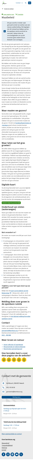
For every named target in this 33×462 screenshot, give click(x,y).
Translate (20, 14)
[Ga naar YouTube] (17, 454)
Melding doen (16, 397)
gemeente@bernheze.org (10, 331)
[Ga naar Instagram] (8, 454)
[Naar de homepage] (4, 3)
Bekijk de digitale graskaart (11, 203)
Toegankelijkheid (7, 445)
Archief (4, 450)
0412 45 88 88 (10, 387)
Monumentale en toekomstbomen (14, 347)
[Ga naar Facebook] (3, 454)
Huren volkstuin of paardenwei (13, 345)
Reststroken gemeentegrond (13, 349)
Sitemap (4, 448)
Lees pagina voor (8, 14)
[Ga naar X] (21, 454)
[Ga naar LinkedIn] (12, 454)
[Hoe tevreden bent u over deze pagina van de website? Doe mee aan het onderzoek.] (14, 362)
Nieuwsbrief (5, 443)
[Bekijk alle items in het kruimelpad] (2, 8)
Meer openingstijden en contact (12, 434)
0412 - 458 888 (6, 335)
